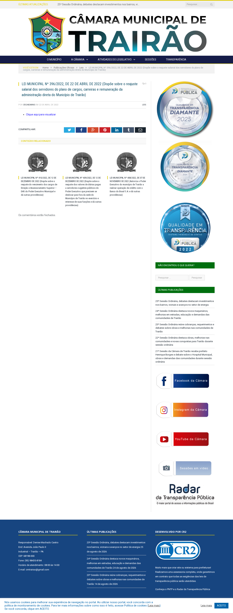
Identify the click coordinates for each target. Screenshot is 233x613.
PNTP (170, 589)
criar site (176, 567)
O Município (54, 59)
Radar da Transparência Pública (193, 589)
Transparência (176, 59)
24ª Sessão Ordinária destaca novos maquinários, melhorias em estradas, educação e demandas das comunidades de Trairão (99, 4)
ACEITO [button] (221, 605)
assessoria (179, 572)
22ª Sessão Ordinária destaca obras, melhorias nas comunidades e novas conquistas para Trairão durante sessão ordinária (184, 341)
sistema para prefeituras (197, 567)
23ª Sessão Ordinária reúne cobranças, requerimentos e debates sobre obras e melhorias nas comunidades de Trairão (184, 328)
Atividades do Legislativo (115, 59)
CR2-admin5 (29, 105)
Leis (144, 105)
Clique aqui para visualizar (41, 114)
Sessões (150, 59)
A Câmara (77, 59)
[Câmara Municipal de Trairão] (116, 31)
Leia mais (154, 605)
